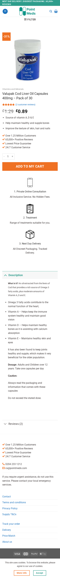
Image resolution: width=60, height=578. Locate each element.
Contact (6, 496)
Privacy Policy (10, 508)
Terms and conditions (14, 502)
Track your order (11, 523)
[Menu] (5, 11)
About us (7, 541)
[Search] (51, 11)
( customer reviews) (25, 104)
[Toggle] (5, 275)
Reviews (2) (15, 423)
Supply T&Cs (9, 514)
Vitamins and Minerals (13, 89)
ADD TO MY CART (30, 166)
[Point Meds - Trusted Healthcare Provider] (30, 11)
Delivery (6, 529)
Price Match (8, 535)
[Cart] (56, 11)
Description (15, 275)
